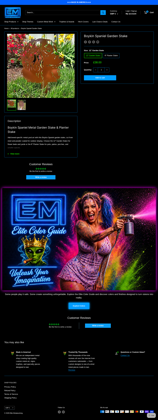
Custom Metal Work (45, 22)
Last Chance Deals (100, 22)
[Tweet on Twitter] (93, 42)
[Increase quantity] (107, 70)
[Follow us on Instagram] (63, 411)
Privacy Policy (10, 387)
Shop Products (10, 22)
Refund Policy (9, 391)
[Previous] (9, 64)
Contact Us (115, 22)
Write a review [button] (41, 177)
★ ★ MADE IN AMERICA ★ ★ (79, 2)
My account (131, 14)
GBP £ (7, 408)
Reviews (71, 370)
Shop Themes (27, 22)
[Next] (72, 64)
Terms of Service (11, 394)
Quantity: (88, 70)
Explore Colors (79, 306)
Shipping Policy (10, 398)
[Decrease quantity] (95, 70)
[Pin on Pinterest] (89, 42)
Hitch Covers (83, 22)
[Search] (103, 12)
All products (15, 28)
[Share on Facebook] (85, 42)
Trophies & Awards (66, 22)
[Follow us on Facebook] (59, 411)
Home (6, 28)
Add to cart (100, 78)
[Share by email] (97, 42)
